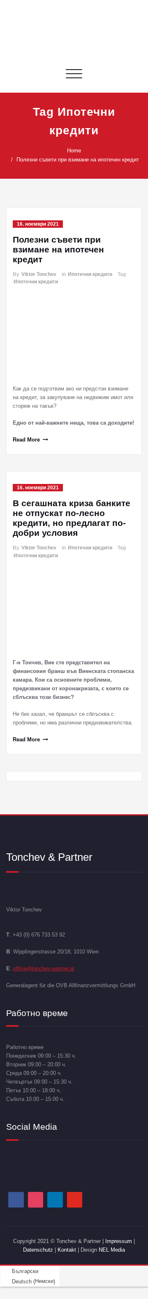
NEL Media (112, 1250)
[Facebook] (16, 1200)
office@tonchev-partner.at (43, 968)
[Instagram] (36, 1200)
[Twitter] (75, 1200)
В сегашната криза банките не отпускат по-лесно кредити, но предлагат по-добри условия (71, 517)
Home (74, 150)
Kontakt (67, 1250)
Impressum (118, 1241)
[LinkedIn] (55, 1200)
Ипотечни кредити (90, 274)
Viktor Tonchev (38, 274)
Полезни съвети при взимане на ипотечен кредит (77, 160)
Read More (26, 440)
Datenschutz (39, 1250)
